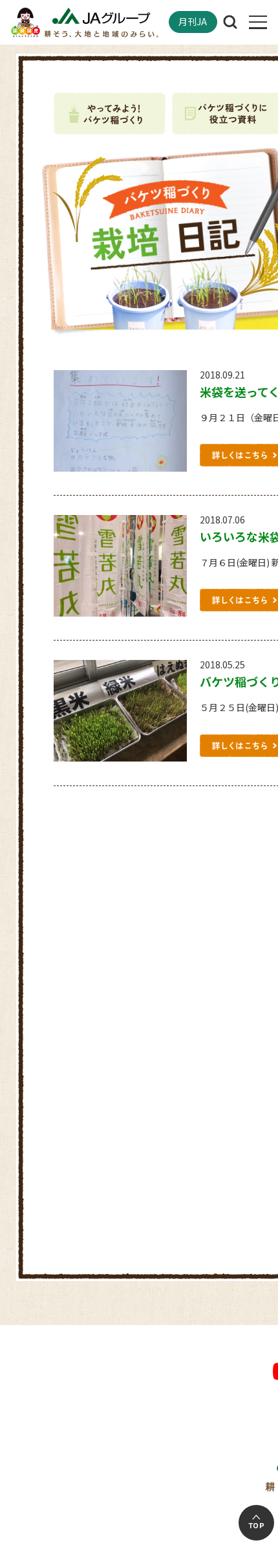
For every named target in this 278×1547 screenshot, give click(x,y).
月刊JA (192, 21)
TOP (256, 1525)
